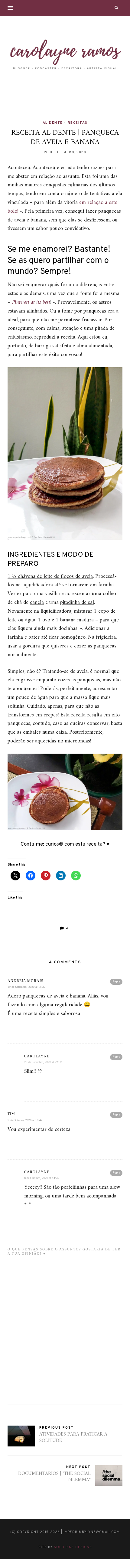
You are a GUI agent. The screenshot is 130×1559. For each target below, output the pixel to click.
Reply (116, 982)
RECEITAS (78, 123)
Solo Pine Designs (73, 1547)
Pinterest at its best (31, 302)
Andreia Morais (26, 981)
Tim (11, 1114)
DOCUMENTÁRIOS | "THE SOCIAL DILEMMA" (54, 1476)
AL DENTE (53, 123)
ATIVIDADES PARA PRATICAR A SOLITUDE (73, 1437)
